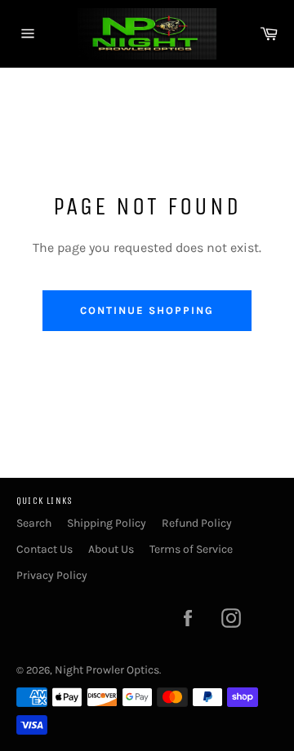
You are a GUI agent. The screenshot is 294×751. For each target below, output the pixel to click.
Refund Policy (197, 523)
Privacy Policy (51, 575)
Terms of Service (191, 549)
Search (33, 523)
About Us (111, 549)
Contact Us (44, 549)
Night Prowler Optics (107, 670)
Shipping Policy (106, 523)
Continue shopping (146, 310)
